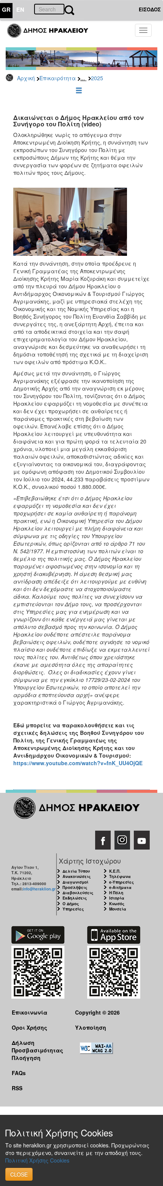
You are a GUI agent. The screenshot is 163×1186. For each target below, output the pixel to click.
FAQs (19, 1073)
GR (6, 9)
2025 (97, 78)
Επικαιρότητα (57, 78)
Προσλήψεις (75, 887)
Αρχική (26, 78)
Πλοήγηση (26, 1057)
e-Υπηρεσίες (121, 882)
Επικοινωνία (29, 1012)
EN (20, 9)
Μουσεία (117, 909)
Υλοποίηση (90, 1027)
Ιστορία (116, 898)
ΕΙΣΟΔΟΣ (150, 9)
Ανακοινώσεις (77, 876)
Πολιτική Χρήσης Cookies (37, 1160)
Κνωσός (116, 903)
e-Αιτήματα (120, 887)
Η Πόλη (116, 892)
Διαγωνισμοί (75, 882)
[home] (52, 34)
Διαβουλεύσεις (78, 892)
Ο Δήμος (71, 903)
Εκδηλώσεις (75, 898)
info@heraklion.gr (39, 889)
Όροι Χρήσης (29, 1027)
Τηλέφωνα (120, 876)
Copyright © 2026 (97, 1012)
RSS (17, 1088)
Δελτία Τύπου (76, 871)
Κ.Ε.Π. (115, 871)
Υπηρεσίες (73, 909)
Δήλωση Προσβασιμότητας (37, 1046)
